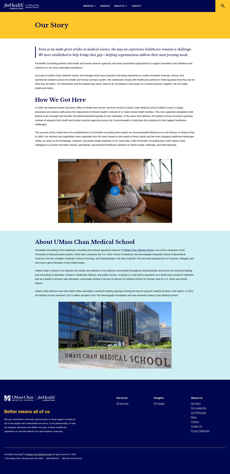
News (194, 417)
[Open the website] (21, 6)
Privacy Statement (200, 430)
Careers (195, 421)
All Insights (159, 403)
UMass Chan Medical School (138, 250)
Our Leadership (198, 407)
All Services (122, 403)
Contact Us (196, 426)
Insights (105, 6)
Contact (136, 6)
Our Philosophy (198, 412)
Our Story (196, 403)
